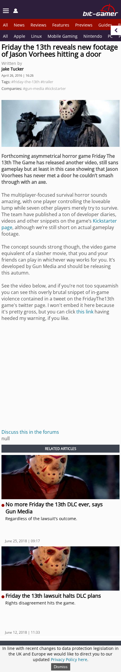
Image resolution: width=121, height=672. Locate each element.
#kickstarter (55, 88)
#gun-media (33, 88)
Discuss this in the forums (30, 432)
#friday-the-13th (25, 81)
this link (84, 311)
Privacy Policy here (69, 659)
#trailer (47, 81)
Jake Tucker (12, 69)
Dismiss (61, 667)
